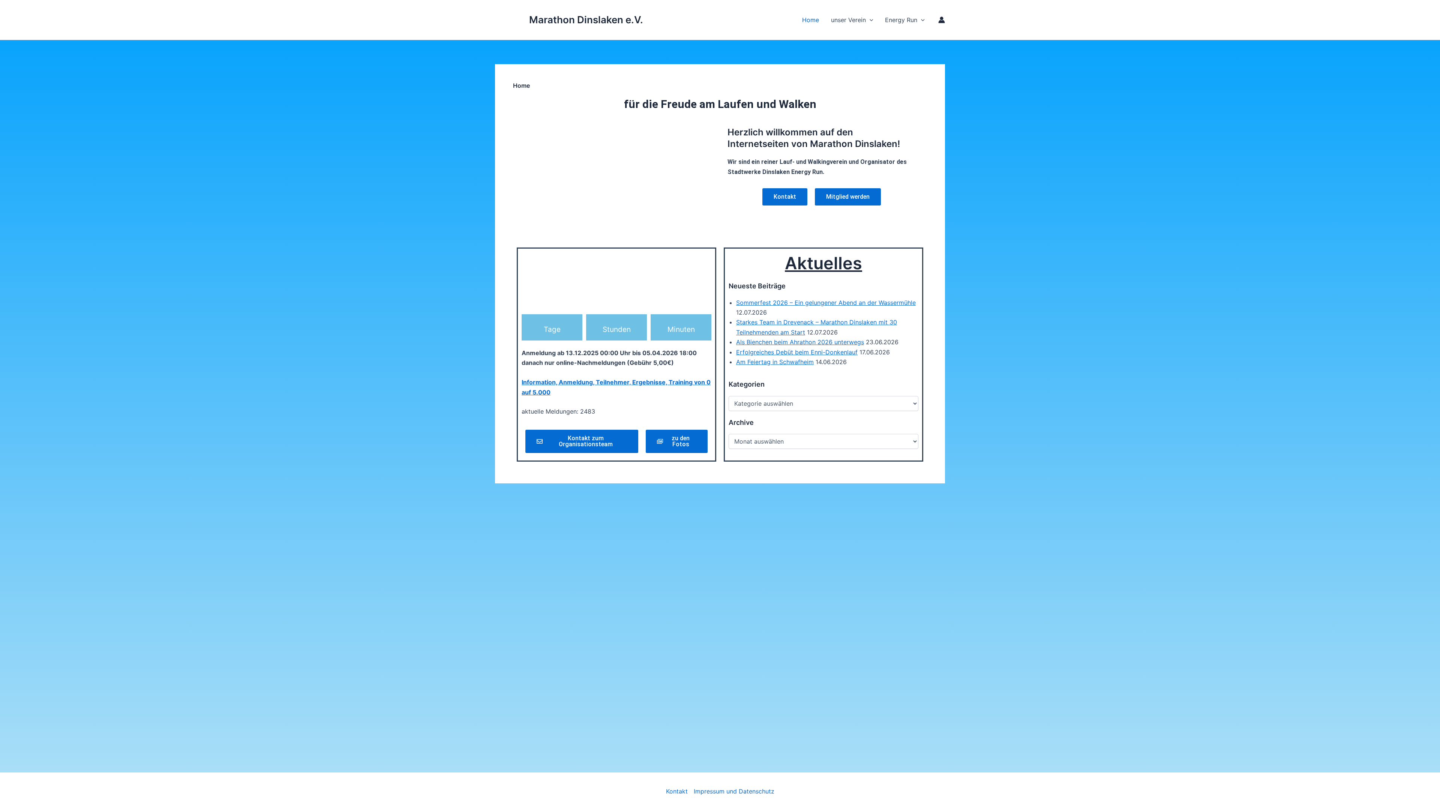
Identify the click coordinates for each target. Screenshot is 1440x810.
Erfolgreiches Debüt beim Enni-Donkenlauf (797, 352)
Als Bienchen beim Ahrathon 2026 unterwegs (800, 342)
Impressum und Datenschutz (734, 791)
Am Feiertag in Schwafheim (775, 362)
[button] (921, 20)
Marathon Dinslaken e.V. (586, 20)
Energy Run (901, 20)
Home (810, 20)
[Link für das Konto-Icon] (941, 19)
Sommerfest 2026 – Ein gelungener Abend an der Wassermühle (826, 302)
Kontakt (677, 791)
